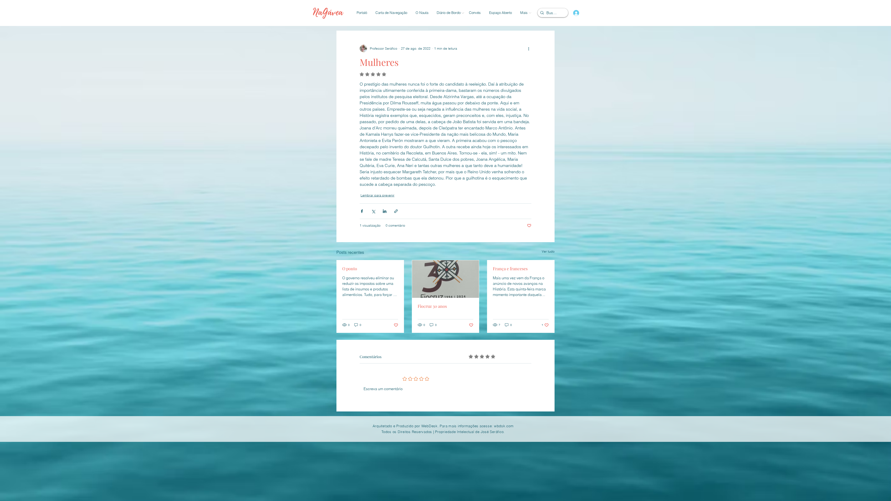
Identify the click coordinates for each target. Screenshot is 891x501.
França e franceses (510, 268)
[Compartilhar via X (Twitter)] (373, 211)
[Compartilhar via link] (396, 211)
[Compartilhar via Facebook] (362, 211)
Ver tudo (548, 251)
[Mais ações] (528, 48)
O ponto (349, 268)
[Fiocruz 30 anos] (445, 279)
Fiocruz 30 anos (432, 306)
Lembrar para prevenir (377, 195)
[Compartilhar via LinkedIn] (384, 211)
